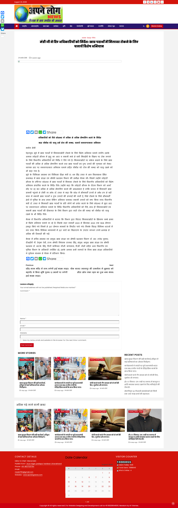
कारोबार (56, 26)
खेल (71, 26)
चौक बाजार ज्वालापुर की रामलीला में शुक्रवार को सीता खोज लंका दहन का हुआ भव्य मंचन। (91, 269)
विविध (93, 38)
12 (82, 482)
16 (109, 482)
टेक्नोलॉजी (80, 26)
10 (69, 482)
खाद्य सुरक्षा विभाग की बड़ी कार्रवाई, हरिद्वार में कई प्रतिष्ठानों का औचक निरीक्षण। (32, 385)
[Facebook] (3, 13)
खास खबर (46, 26)
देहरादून (89, 38)
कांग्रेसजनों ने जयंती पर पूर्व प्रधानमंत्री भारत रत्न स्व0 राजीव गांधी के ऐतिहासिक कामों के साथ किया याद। (69, 385)
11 (75, 482)
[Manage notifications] (173, 503)
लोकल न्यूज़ (111, 26)
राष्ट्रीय (24, 26)
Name (23, 318)
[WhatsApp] (3, 25)
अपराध (92, 360)
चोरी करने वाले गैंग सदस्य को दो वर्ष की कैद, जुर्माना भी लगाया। (104, 384)
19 (82, 486)
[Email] (3, 21)
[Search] (143, 26)
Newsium (123, 505)
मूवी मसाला (90, 26)
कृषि (64, 26)
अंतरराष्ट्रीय (35, 26)
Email (23, 326)
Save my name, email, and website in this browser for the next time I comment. (55, 340)
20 (89, 486)
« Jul (87, 502)
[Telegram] (3, 29)
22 (103, 486)
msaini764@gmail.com (24, 472)
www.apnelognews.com (32, 475)
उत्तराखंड (84, 38)
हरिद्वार (32, 360)
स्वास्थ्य (121, 26)
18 (75, 486)
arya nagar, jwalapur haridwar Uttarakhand (44, 464)
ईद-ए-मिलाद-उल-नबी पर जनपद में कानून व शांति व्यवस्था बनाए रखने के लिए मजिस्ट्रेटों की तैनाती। (142, 385)
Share (51, 132)
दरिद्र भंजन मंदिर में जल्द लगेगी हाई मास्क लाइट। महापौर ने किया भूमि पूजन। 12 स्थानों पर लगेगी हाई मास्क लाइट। (47, 270)
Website (23, 333)
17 (69, 486)
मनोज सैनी (23, 58)
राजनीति (100, 26)
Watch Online (156, 26)
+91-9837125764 (27, 466)
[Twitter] (3, 17)
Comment (25, 291)
